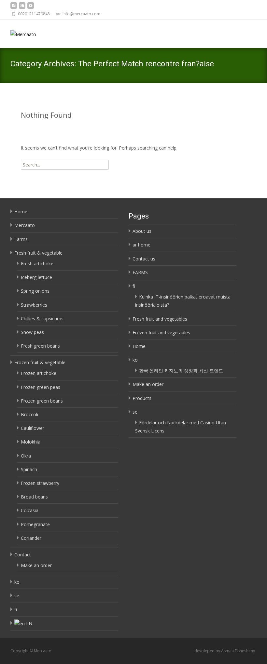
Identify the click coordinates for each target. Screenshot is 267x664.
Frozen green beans (42, 401)
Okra (26, 456)
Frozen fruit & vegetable (39, 362)
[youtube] (30, 7)
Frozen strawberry (40, 483)
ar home (141, 245)
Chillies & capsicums (42, 318)
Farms (21, 239)
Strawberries (34, 305)
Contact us (144, 259)
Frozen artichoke (38, 373)
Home (20, 211)
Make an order (36, 565)
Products (142, 398)
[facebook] (13, 7)
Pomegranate (35, 524)
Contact (22, 554)
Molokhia (30, 442)
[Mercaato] (18, 33)
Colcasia (29, 510)
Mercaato (24, 225)
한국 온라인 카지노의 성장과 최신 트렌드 (181, 370)
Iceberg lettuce (36, 277)
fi (15, 609)
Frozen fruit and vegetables (161, 332)
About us (142, 231)
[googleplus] (22, 7)
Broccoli (29, 414)
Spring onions (35, 291)
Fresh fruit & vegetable (38, 253)
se (16, 595)
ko (17, 582)
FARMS (140, 272)
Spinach (29, 469)
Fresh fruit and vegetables (160, 319)
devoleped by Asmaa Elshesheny (224, 651)
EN (29, 623)
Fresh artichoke (37, 263)
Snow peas (32, 332)
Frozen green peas (40, 387)
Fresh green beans (40, 346)
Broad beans (34, 497)
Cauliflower (32, 428)
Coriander (31, 538)
